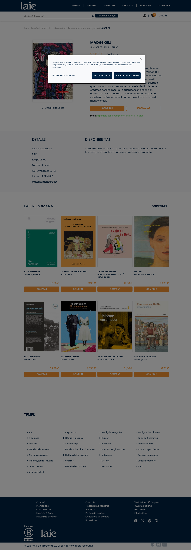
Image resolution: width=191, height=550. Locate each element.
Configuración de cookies (64, 75)
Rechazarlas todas (102, 75)
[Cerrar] (141, 58)
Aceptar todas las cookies (127, 75)
